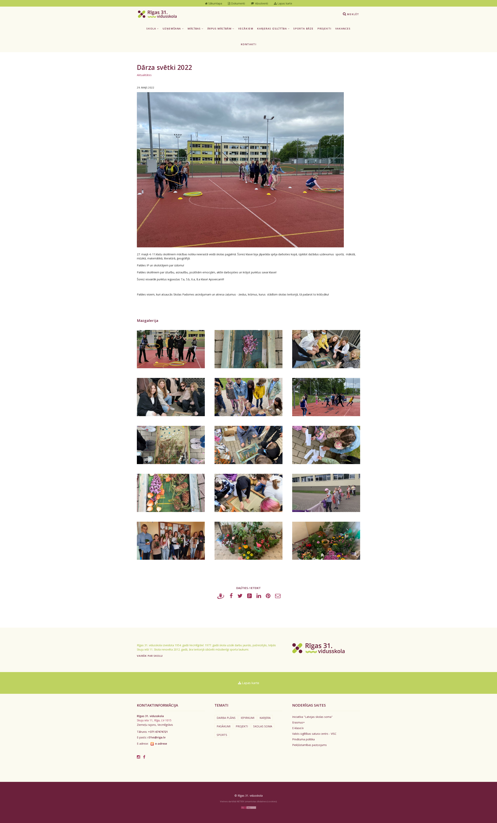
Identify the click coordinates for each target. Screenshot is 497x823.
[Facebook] (231, 597)
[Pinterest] (268, 597)
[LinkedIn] (258, 597)
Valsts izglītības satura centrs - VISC (314, 734)
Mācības (195, 28)
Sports (222, 735)
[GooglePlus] (249, 597)
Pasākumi (223, 726)
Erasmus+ (298, 722)
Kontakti (248, 44)
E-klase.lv (298, 728)
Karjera (265, 718)
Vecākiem (245, 28)
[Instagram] (138, 757)
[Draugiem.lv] (220, 597)
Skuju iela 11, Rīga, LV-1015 (154, 720)
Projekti (324, 28)
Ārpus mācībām (219, 28)
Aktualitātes (144, 75)
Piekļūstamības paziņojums (309, 745)
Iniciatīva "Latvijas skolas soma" (312, 717)
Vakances (343, 28)
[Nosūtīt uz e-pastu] (278, 597)
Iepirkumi (247, 718)
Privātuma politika (303, 739)
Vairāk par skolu (150, 656)
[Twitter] (239, 597)
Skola (151, 28)
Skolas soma (262, 726)
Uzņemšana (172, 28)
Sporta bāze (303, 28)
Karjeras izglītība (272, 28)
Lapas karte (250, 683)
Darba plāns (226, 718)
